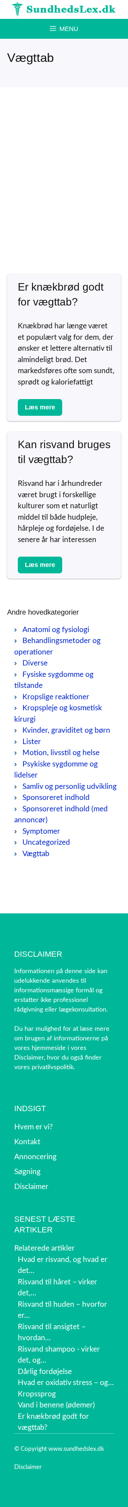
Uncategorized (46, 842)
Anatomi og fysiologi (55, 629)
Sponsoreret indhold (56, 797)
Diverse (35, 663)
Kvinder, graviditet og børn (66, 730)
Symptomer (41, 831)
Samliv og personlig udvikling (69, 786)
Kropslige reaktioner (55, 697)
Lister (31, 741)
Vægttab (35, 854)
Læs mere (40, 407)
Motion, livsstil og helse (61, 753)
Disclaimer (28, 1467)
